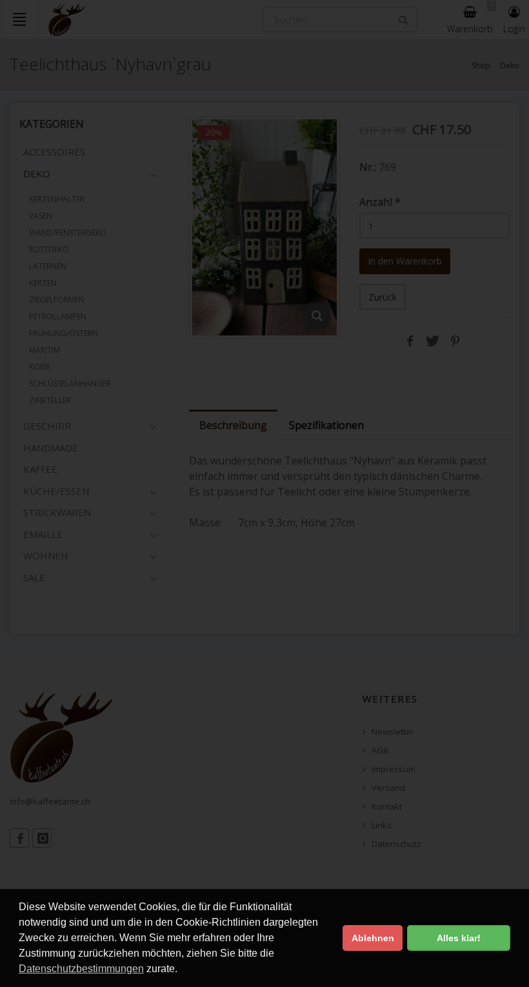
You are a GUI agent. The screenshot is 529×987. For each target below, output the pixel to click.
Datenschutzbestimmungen (81, 968)
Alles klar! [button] (459, 938)
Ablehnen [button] (373, 938)
